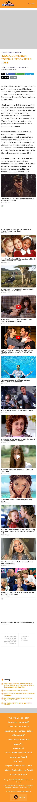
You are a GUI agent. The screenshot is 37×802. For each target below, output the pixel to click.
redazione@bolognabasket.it (21, 791)
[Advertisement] (18, 29)
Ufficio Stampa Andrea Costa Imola (14, 67)
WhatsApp (21, 74)
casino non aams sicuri (18, 726)
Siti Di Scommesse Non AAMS (19, 752)
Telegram (30, 74)
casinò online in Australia (18, 739)
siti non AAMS (18, 735)
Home (4, 52)
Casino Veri (18, 748)
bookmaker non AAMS (18, 722)
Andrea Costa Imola (14, 52)
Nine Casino (18, 761)
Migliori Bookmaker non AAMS (18, 770)
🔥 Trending (5, 680)
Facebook (11, 74)
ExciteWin (18, 744)
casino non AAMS (18, 757)
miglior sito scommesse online (18, 731)
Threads (6, 77)
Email (14, 77)
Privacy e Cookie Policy (18, 718)
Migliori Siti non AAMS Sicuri (18, 766)
